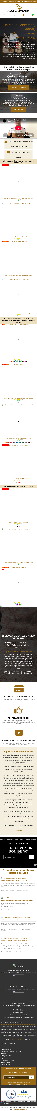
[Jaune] (18, 482)
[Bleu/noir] (17, 604)
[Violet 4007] (13, 442)
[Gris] (18, 402)
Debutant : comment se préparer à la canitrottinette (14, 940)
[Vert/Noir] (20, 604)
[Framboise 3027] (10, 442)
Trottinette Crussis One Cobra (18, 357)
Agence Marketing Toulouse (20, 1109)
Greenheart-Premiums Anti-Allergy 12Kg (18, 236)
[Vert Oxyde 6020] (20, 442)
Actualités (12, 890)
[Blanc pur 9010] (31, 442)
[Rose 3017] (11, 442)
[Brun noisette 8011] (28, 442)
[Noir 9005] (29, 442)
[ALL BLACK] (26, 361)
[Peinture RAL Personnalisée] (19, 482)
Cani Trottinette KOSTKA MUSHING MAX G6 (18, 478)
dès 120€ (13, 1)
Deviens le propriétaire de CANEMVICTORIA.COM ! (14, 880)
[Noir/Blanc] (22, 361)
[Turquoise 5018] (17, 442)
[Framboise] (25, 361)
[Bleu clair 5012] (19, 442)
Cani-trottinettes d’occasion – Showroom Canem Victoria (15, 920)
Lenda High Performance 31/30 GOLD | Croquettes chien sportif (19, 275)
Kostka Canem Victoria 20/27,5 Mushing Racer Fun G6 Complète (18, 398)
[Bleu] (14, 361)
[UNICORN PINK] (19, 526)
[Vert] (16, 361)
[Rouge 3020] (8, 442)
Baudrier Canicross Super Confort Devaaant (18, 522)
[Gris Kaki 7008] (26, 442)
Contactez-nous (32, 1)
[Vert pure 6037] (22, 442)
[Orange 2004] (7, 442)
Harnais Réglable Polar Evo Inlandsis (19, 600)
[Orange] (13, 361)
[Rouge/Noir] (19, 604)
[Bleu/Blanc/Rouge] (19, 361)
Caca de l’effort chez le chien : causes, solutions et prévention (17, 900)
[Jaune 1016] (5, 442)
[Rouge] (11, 361)
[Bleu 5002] (16, 442)
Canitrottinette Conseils (16, 929)
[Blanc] (10, 361)
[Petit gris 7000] (25, 442)
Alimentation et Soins (13, 909)
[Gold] (23, 361)
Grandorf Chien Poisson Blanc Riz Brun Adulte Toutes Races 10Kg (18, 198)
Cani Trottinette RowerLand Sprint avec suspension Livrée (18, 438)
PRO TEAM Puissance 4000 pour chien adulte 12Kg (18, 313)
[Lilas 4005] (14, 442)
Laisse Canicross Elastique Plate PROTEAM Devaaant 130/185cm (18, 562)
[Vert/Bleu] (20, 361)
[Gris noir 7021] (23, 442)
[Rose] (17, 361)
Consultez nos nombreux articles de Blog (18, 871)
